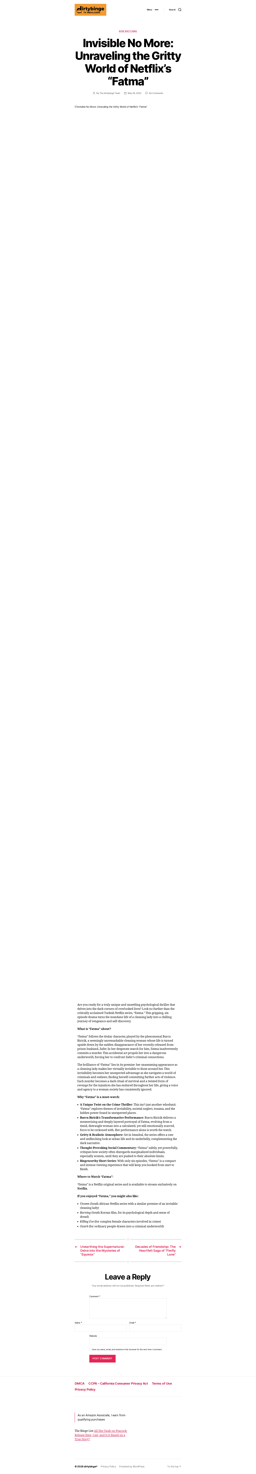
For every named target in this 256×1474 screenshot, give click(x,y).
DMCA (79, 1383)
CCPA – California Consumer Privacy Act (118, 1383)
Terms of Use (162, 1383)
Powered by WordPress (132, 1466)
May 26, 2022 (134, 93)
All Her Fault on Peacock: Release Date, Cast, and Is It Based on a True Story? (101, 1435)
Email (132, 1323)
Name (78, 1323)
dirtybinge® (90, 1466)
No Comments (156, 93)
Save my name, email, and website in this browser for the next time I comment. (127, 1349)
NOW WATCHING (128, 31)
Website (93, 1336)
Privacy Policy (85, 1389)
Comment (94, 1296)
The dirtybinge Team (109, 93)
